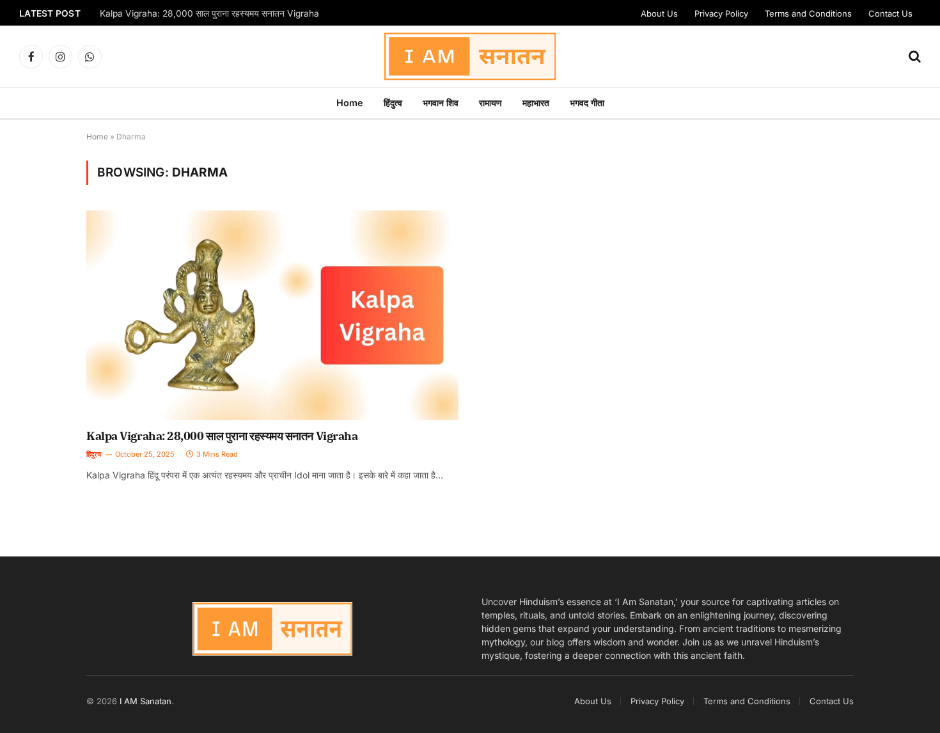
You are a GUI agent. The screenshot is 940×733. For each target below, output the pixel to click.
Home (349, 102)
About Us (659, 13)
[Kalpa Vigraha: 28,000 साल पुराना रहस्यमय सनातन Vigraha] (272, 315)
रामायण (490, 102)
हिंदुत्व (393, 102)
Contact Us (890, 13)
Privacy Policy (721, 13)
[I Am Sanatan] (470, 56)
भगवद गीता (587, 102)
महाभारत (535, 102)
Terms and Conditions (808, 13)
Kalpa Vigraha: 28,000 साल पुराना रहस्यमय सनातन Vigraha (209, 13)
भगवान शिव (440, 102)
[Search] (913, 56)
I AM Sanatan (145, 701)
